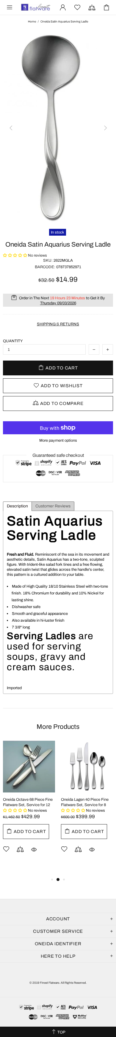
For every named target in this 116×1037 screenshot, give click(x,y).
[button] (15, 255)
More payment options (58, 440)
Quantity (13, 341)
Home (32, 21)
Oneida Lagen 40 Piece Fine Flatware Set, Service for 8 (85, 802)
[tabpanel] (29, 806)
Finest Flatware (35, 7)
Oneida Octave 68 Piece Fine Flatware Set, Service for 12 (28, 802)
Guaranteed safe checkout (58, 455)
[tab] (17, 506)
